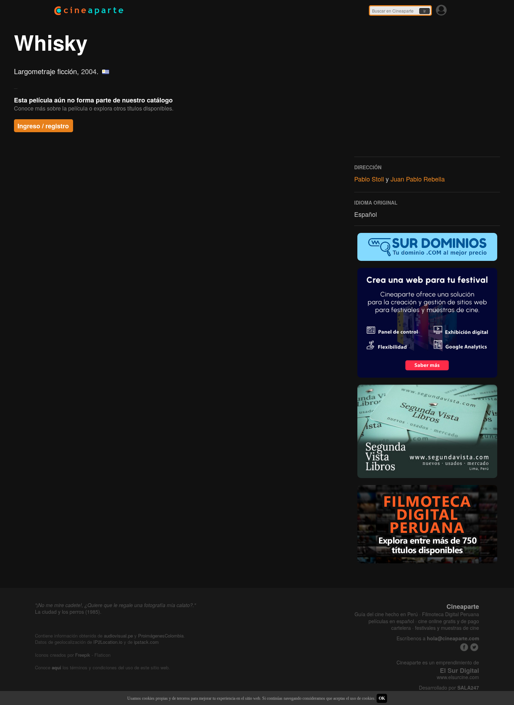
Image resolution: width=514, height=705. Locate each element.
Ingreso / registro (43, 125)
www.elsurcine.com (458, 677)
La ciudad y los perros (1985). (68, 611)
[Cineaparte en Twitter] (474, 647)
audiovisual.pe (118, 635)
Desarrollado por (449, 687)
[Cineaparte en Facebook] (464, 647)
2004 (89, 71)
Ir (424, 11)
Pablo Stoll (369, 178)
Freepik (82, 654)
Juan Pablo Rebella (418, 178)
